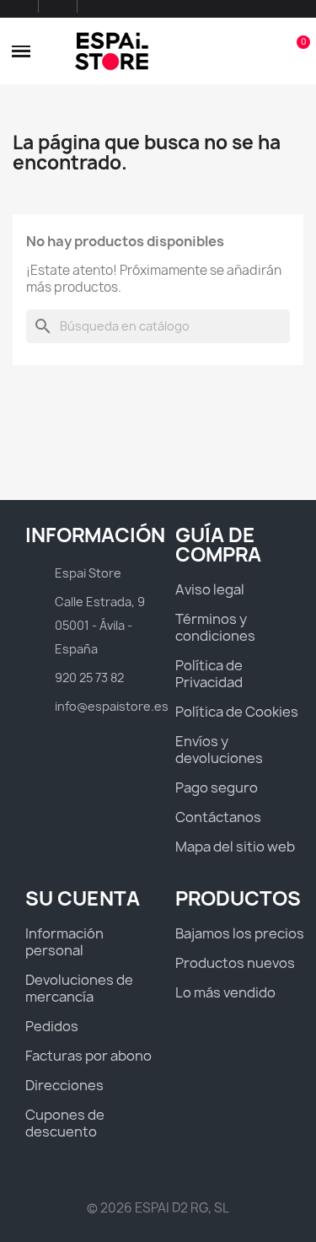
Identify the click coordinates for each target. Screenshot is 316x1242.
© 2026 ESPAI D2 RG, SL (158, 1208)
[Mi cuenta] (267, 51)
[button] (21, 51)
